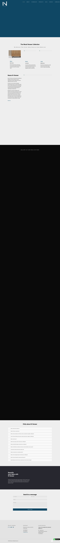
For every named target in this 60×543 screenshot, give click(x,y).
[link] (15, 54)
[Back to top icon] (52, 541)
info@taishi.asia (25, 532)
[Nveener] (4, 4)
